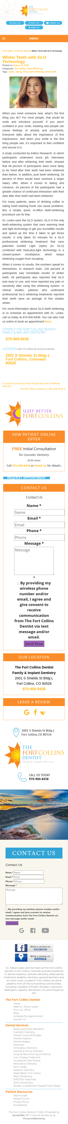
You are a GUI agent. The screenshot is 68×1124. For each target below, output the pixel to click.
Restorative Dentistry (25, 1063)
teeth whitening (36, 72)
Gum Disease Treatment (26, 1057)
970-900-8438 (17, 339)
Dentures (18, 1044)
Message (34, 543)
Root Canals (20, 1066)
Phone (34, 530)
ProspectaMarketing (34, 1118)
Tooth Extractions (23, 1082)
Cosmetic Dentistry (24, 1032)
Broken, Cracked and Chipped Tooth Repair (37, 1085)
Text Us (35, 22)
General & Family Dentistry (28, 1051)
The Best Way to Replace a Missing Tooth (42, 389)
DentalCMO (18, 1115)
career (11, 72)
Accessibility (20, 1105)
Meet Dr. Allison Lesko (25, 1006)
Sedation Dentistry (23, 1070)
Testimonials (20, 1095)
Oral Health (20, 68)
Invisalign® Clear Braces (26, 1060)
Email (34, 518)
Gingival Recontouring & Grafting (32, 1054)
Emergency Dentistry (25, 1047)
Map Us (35, 27)
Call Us (16, 22)
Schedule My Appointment (28, 1016)
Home (16, 1003)
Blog (27, 51)
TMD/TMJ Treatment (24, 1079)
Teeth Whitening (35, 68)
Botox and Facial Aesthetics (28, 1029)
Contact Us (19, 1019)
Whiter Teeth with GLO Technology (24, 59)
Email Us (54, 22)
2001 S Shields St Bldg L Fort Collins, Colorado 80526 (28, 359)
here (48, 321)
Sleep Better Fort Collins (27, 1073)
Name (34, 505)
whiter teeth (50, 72)
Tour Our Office (22, 1009)
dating (19, 72)
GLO (25, 72)
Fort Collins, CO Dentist (12, 51)
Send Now (34, 643)
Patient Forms (21, 1098)
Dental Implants (22, 1038)
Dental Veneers (21, 1041)
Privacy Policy (21, 1101)
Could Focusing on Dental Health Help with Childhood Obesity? (31, 384)
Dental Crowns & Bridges (27, 1035)
